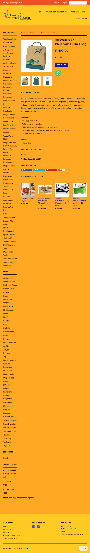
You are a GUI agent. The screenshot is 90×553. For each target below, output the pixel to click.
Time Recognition (10, 259)
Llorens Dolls (8, 374)
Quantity (58, 57)
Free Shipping (81, 18)
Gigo (5, 324)
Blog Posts (7, 458)
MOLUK (6, 385)
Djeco (5, 296)
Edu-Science (8, 306)
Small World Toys (10, 420)
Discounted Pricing (77, 12)
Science (6, 214)
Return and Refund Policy (11, 535)
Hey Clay (6, 339)
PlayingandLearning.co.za (24, 548)
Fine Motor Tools (9, 129)
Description (26, 92)
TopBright (7, 442)
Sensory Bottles (9, 217)
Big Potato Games (10, 285)
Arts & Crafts (8, 67)
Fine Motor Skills (9, 125)
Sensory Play (8, 221)
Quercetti (6, 409)
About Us (6, 532)
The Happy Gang (9, 431)
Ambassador (8, 278)
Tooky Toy (7, 439)
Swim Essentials (9, 428)
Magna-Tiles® (8, 378)
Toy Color (7, 446)
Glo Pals (6, 328)
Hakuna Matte (8, 332)
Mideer (6, 381)
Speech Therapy (9, 241)
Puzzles (6, 197)
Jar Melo (6, 346)
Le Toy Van (7, 371)
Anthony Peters (9, 282)
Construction (8, 111)
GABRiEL (6, 321)
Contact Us (7, 529)
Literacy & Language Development (8, 159)
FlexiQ (5, 317)
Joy (4, 357)
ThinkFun (6, 435)
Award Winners (9, 46)
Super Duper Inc (9, 424)
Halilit (5, 335)
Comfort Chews (9, 101)
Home (40, 12)
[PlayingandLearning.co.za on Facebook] (33, 527)
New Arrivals (8, 43)
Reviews (35, 92)
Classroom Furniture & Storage (7, 87)
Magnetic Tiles (9, 166)
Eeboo (5, 314)
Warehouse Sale (9, 39)
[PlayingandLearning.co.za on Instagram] (38, 527)
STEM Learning (9, 245)
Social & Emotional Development (8, 228)
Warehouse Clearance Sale (56, 12)
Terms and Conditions (10, 538)
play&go (6, 406)
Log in (65, 3)
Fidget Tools (8, 121)
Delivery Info (7, 526)
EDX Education (8, 310)
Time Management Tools (8, 252)
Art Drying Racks (9, 63)
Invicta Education (9, 343)
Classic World (8, 289)
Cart (57, 3)
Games (6, 132)
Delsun (6, 292)
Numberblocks (8, 402)
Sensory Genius (9, 417)
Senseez (6, 413)
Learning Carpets (9, 360)
